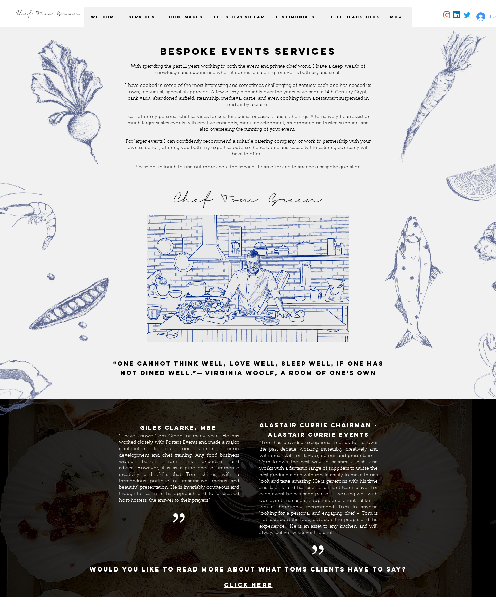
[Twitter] (467, 14)
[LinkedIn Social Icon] (456, 14)
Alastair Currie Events (318, 434)
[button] (141, 17)
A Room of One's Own (328, 373)
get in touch (163, 167)
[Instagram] (446, 14)
